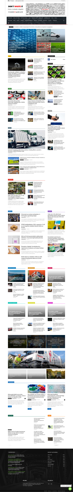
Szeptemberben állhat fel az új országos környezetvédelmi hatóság (39, 203)
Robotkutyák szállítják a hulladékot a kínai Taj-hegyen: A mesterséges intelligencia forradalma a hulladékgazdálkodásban (16, 74)
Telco (9, 464)
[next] (63, 27)
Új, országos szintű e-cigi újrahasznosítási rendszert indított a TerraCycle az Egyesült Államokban (56, 128)
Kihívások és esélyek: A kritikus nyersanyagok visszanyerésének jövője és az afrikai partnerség (39, 113)
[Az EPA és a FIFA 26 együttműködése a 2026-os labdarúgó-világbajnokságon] (36, 276)
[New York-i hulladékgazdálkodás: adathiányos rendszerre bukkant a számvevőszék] (17, 374)
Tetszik (64, 59)
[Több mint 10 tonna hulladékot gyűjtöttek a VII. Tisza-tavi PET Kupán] (30, 78)
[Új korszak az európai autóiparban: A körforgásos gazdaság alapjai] (14, 218)
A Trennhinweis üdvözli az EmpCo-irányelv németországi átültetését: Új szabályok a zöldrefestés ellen (38, 319)
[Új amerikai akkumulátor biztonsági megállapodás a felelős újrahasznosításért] (16, 95)
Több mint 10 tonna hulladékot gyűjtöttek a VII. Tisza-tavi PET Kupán (39, 78)
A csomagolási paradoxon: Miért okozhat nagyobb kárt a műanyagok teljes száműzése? (16, 461)
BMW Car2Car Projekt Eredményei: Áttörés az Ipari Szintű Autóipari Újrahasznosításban (16, 433)
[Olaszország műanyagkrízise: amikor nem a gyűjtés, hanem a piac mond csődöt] (10, 290)
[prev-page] (8, 84)
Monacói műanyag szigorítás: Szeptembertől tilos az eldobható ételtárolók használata (18, 324)
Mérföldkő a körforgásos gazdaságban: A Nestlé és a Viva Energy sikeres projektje (19, 329)
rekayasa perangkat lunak (12, 467)
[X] (64, 0)
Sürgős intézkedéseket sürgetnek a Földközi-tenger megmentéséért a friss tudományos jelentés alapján (16, 278)
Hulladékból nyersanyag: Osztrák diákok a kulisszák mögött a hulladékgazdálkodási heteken (39, 73)
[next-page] (10, 84)
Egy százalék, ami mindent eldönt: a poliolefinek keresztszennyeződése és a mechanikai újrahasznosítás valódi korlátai (36, 396)
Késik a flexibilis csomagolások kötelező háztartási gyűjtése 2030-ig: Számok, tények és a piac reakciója (58, 324)
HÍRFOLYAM (9, 193)
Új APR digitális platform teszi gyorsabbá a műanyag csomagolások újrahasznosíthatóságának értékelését (16, 313)
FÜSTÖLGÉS (17, 337)
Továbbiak (56, 445)
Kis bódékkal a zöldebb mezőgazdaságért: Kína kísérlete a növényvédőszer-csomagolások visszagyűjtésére (56, 313)
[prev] (61, 27)
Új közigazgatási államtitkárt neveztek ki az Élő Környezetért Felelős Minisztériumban (39, 191)
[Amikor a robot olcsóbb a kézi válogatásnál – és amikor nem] (30, 120)
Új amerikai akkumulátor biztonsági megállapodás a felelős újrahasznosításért (16, 102)
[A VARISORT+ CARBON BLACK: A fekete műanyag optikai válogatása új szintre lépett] (50, 319)
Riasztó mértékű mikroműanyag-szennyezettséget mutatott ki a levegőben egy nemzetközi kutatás (16, 468)
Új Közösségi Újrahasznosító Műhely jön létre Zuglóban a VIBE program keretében (59, 426)
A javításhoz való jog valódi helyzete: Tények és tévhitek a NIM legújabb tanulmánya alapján (59, 148)
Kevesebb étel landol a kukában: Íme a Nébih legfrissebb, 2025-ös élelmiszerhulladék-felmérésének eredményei (56, 278)
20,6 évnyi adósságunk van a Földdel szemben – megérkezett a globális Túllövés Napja (18, 295)
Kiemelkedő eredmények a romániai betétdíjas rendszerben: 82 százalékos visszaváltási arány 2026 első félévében (56, 239)
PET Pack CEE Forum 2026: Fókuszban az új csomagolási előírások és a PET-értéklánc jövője (19, 119)
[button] (64, 20)
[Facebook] (61, 0)
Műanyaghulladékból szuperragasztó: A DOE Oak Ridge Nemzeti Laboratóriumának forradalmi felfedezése (55, 396)
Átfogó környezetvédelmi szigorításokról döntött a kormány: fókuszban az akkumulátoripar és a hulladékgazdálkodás (38, 184)
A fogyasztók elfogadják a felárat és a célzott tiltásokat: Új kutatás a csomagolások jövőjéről (19, 319)
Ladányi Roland (10, 77)
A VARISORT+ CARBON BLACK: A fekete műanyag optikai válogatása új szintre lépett (59, 319)
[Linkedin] (63, 0)
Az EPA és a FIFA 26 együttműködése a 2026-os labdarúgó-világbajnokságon (36, 278)
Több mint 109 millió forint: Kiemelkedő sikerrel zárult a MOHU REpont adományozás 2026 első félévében (56, 216)
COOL (9, 70)
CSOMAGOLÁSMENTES (12, 40)
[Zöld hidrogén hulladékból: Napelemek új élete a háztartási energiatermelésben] (30, 297)
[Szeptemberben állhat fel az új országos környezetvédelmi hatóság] (30, 203)
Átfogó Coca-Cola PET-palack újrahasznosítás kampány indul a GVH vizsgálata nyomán (35, 313)
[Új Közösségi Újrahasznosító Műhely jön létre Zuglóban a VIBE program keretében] (50, 427)
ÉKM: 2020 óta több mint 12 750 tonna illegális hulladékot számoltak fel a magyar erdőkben (16, 197)
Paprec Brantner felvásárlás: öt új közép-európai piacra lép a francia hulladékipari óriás (36, 102)
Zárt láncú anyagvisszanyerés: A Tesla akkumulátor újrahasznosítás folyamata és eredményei (31, 26)
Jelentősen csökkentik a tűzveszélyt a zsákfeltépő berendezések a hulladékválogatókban (58, 329)
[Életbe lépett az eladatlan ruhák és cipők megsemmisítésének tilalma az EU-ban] (14, 260)
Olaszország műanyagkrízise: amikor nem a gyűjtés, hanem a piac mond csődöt (18, 290)
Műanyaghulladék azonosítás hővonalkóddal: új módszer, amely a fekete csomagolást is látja (17, 396)
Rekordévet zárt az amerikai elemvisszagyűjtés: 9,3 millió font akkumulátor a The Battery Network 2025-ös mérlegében (56, 81)
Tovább (10, 406)
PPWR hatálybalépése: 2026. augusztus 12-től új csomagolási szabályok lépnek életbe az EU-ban (33, 226)
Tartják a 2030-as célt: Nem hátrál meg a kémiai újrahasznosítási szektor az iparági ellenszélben (16, 456)
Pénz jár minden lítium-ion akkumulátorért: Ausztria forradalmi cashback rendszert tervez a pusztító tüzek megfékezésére (59, 93)
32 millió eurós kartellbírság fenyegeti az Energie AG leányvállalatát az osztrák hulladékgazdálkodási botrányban (39, 324)
